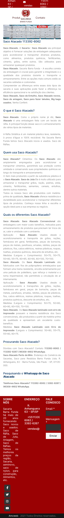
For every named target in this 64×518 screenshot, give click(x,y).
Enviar (53, 435)
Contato (40, 17)
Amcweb (13, 515)
